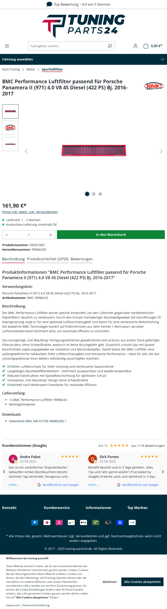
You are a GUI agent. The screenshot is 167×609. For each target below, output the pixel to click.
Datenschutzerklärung (36, 605)
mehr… (14, 484)
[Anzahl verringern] (6, 234)
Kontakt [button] (9, 507)
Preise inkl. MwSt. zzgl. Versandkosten (30, 212)
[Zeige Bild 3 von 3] (100, 194)
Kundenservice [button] (57, 507)
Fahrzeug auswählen (17, 59)
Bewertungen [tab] (82, 259)
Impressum (13, 605)
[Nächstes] (161, 151)
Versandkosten (86, 536)
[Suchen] (110, 46)
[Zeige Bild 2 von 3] (93, 194)
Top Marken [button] (137, 507)
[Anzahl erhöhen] (50, 234)
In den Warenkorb (111, 234)
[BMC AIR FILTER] (154, 89)
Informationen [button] (98, 507)
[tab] (13, 259)
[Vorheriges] (26, 151)
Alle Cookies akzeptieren (142, 582)
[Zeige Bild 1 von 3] (87, 194)
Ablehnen (110, 582)
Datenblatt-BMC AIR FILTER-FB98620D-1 (38, 421)
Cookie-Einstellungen (32, 589)
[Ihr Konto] (135, 46)
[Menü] (8, 46)
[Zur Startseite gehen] (83, 26)
